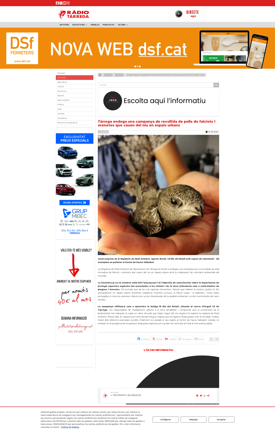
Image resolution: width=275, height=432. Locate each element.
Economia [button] (61, 91)
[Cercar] (216, 85)
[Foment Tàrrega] (137, 48)
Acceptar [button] (221, 419)
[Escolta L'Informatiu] (158, 101)
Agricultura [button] (62, 82)
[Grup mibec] (74, 184)
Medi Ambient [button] (63, 100)
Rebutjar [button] (193, 419)
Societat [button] (60, 114)
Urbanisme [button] (62, 118)
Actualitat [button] (61, 77)
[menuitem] (64, 25)
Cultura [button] (60, 86)
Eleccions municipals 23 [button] (67, 123)
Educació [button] (61, 73)
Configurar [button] (165, 419)
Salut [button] (59, 109)
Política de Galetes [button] (70, 427)
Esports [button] (60, 95)
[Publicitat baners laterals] (74, 292)
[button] (57, 4)
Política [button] (60, 104)
